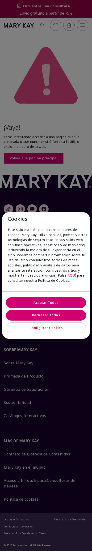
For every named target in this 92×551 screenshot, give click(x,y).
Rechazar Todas (46, 315)
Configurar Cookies (46, 328)
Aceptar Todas (45, 302)
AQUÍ (72, 275)
